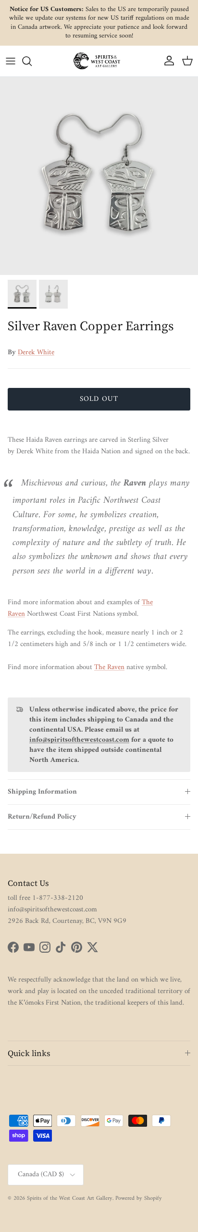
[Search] (31, 61)
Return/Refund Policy (42, 816)
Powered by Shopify (138, 1199)
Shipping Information (42, 791)
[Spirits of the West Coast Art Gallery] (99, 60)
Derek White (36, 352)
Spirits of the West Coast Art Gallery (69, 1199)
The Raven (109, 667)
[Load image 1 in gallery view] (99, 176)
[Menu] (10, 61)
